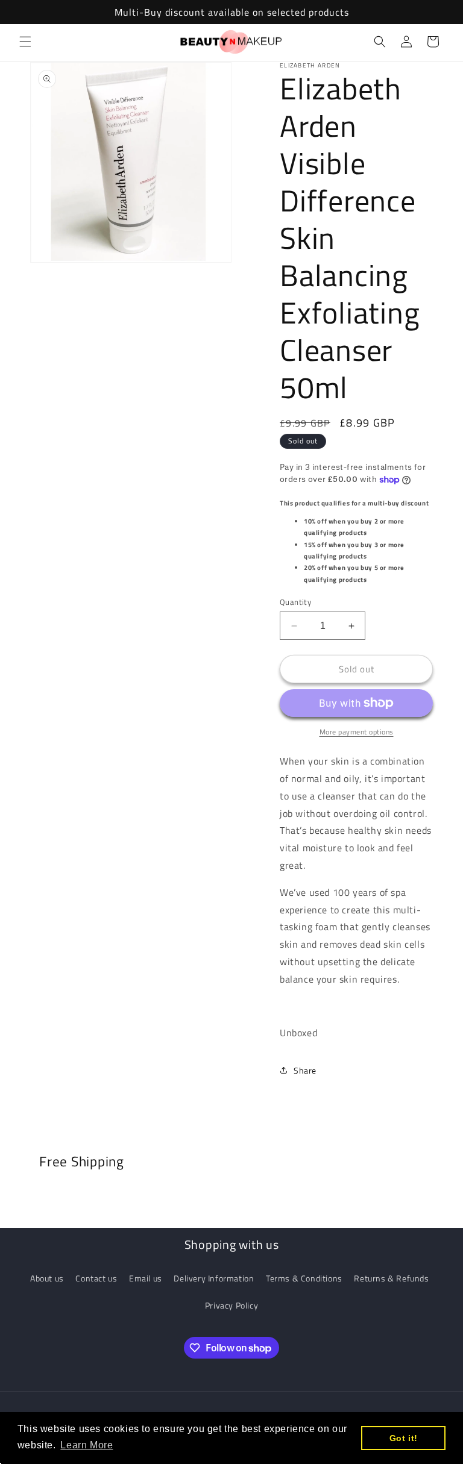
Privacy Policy (231, 1305)
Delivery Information (214, 1278)
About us (47, 1278)
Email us (145, 1278)
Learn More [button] (86, 1445)
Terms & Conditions (304, 1278)
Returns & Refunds (391, 1278)
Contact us (96, 1278)
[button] (25, 41)
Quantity (295, 602)
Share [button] (305, 1070)
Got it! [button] (403, 1438)
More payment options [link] (357, 732)
